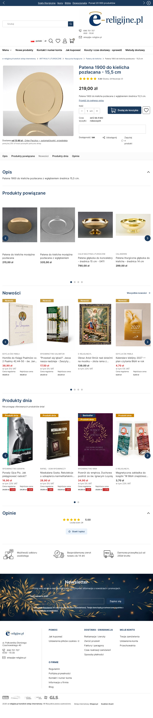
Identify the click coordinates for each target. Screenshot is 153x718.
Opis (5, 156)
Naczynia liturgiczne (73, 58)
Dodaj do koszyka (128, 105)
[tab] (71, 282)
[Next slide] (143, 2)
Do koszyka (92, 271)
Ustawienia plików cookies (63, 641)
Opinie (75, 156)
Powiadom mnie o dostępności (16, 268)
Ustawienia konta (129, 641)
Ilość (81, 101)
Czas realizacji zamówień (97, 650)
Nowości (44, 156)
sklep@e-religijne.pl (92, 37)
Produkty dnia (60, 156)
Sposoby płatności (94, 654)
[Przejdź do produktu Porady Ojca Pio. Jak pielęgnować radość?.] (19, 439)
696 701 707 (89, 30)
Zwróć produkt (92, 641)
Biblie (68, 3)
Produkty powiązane (23, 156)
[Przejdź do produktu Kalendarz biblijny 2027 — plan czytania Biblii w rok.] (133, 325)
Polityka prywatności (60, 673)
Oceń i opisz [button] (78, 531)
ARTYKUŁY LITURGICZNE (50, 58)
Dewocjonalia (80, 3)
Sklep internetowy (86, 704)
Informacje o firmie (59, 682)
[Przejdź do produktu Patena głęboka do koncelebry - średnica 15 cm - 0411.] (95, 225)
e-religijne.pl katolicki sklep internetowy (19, 58)
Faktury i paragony (94, 645)
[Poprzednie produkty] (5, 238)
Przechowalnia (127, 645)
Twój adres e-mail (39, 596)
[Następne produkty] (148, 238)
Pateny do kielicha (93, 58)
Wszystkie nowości (137, 293)
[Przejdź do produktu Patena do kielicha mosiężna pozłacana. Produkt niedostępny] (19, 225)
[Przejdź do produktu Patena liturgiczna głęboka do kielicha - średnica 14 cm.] (133, 225)
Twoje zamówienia (129, 636)
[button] (70, 23)
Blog (51, 686)
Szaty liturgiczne (47, 3)
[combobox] (34, 24)
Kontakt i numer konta (60, 677)
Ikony (60, 3)
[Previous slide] (3, 2)
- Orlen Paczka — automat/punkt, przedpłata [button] (40, 140)
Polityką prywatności (48, 610)
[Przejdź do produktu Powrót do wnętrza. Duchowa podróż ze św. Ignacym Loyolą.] (95, 439)
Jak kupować (55, 636)
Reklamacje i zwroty (94, 636)
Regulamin (47, 607)
